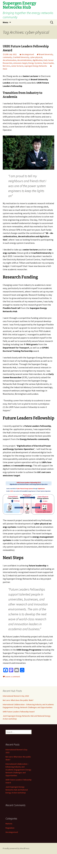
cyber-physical (36, 57)
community (7, 57)
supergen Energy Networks (35, 66)
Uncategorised (28, 54)
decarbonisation (9, 60)
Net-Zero (6, 66)
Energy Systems (35, 63)
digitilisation (38, 60)
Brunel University (46, 54)
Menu (5, 22)
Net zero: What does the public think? (18, 700)
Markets (9, 823)
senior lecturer (17, 66)
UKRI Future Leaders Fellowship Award (18, 711)
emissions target (20, 63)
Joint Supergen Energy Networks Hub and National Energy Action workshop (17, 790)
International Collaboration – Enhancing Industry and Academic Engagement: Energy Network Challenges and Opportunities (18, 770)
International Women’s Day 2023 (16, 696)
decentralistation (24, 60)
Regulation (10, 828)
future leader (48, 63)
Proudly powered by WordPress (16, 848)
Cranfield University (21, 57)
